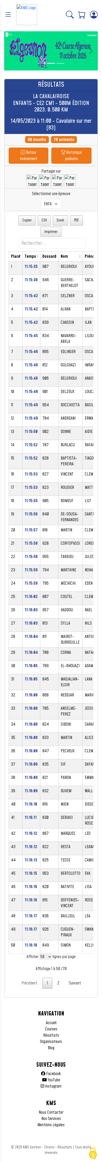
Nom (64, 256)
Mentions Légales (51, 1125)
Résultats (51, 1035)
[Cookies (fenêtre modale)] (93, 1153)
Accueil (51, 1023)
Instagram (52, 1086)
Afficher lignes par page (51, 957)
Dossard (49, 256)
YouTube (53, 1080)
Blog (51, 1048)
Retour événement (28, 156)
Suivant (75, 983)
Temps (30, 256)
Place (15, 256)
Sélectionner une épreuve (51, 194)
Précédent (29, 983)
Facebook (53, 1074)
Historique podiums (73, 156)
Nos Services (51, 1119)
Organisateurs (51, 1041)
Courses (51, 1029)
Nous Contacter (51, 1112)
